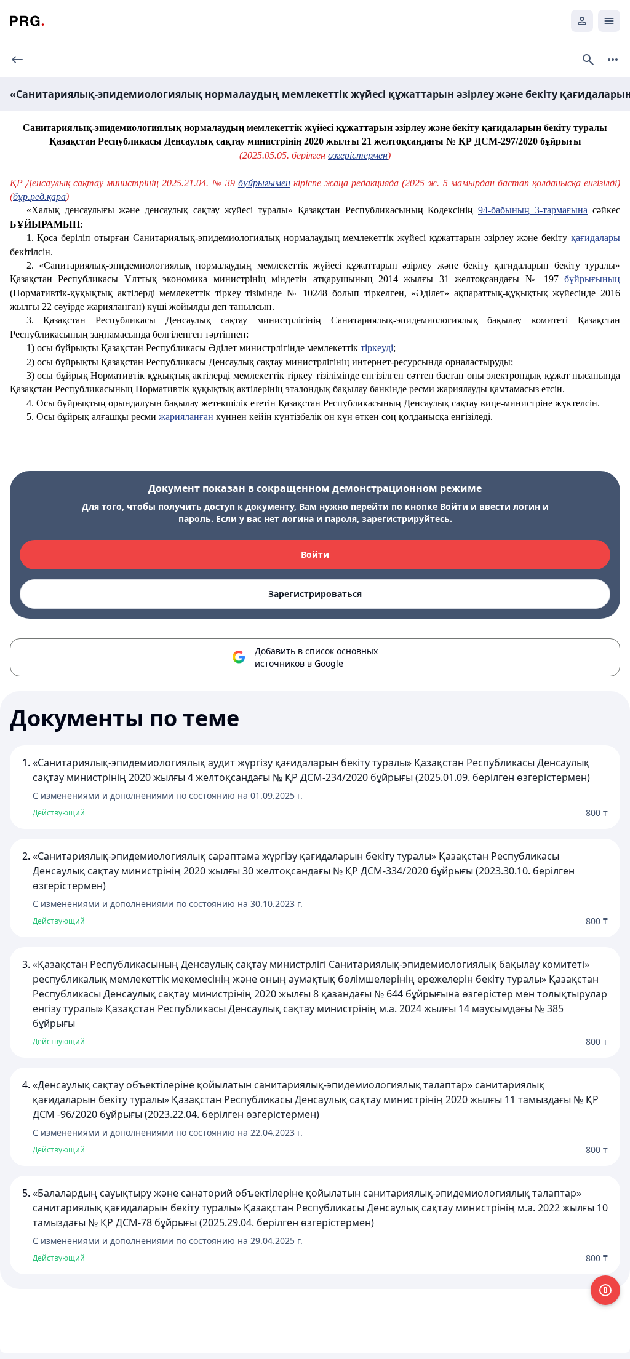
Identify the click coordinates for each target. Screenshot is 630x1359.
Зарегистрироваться (315, 594)
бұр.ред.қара (39, 196)
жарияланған (186, 416)
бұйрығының (592, 279)
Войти (315, 554)
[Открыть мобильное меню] (609, 21)
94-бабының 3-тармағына (533, 210)
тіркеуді (377, 348)
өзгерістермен (358, 155)
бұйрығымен (264, 183)
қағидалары (595, 237)
